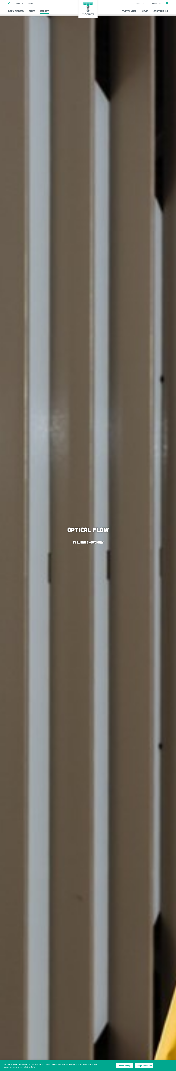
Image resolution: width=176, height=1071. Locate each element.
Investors (140, 3)
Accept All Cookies (144, 1065)
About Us (19, 3)
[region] (88, 1065)
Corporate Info (155, 3)
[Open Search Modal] (167, 3)
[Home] (9, 3)
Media (30, 3)
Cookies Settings (124, 1065)
